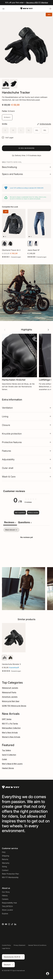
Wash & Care (8, 476)
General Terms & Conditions (37, 945)
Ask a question (20, 512)
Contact (5, 870)
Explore (5, 913)
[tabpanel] (26, 545)
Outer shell (7, 468)
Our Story (6, 892)
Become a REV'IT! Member (37, 2)
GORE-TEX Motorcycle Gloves (14, 706)
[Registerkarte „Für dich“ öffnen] (48, 974)
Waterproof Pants (9, 692)
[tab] (25, 522)
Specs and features (12, 174)
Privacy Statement (19, 945)
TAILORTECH (7, 906)
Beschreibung (9, 167)
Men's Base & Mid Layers (12, 764)
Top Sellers (6, 750)
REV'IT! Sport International (16, 970)
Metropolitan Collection (11, 728)
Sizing (4, 866)
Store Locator (7, 910)
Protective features (12, 442)
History (5, 895)
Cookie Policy (6, 945)
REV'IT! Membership (10, 877)
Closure (6, 425)
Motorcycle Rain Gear (10, 701)
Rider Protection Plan (10, 874)
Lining (5, 416)
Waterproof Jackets (10, 688)
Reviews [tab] (10, 522)
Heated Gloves (8, 768)
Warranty (5, 863)
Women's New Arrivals (11, 737)
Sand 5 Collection (9, 755)
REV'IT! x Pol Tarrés (10, 723)
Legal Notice (6, 948)
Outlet (4, 759)
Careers (5, 899)
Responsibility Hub (9, 903)
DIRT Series (6, 719)
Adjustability (8, 459)
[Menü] (3, 8)
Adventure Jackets (9, 697)
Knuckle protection (12, 433)
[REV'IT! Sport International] (26, 8)
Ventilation (7, 407)
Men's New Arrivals (10, 732)
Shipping (5, 856)
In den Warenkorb (26, 148)
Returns (5, 859)
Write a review (33, 512)
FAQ (3, 852)
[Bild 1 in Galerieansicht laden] (26, 45)
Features (6, 450)
